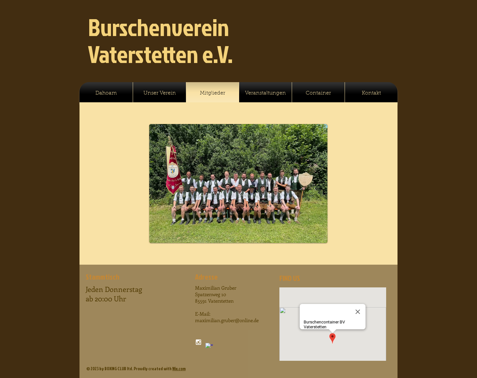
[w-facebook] (209, 346)
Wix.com (179, 369)
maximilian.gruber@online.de (227, 320)
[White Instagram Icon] (198, 342)
